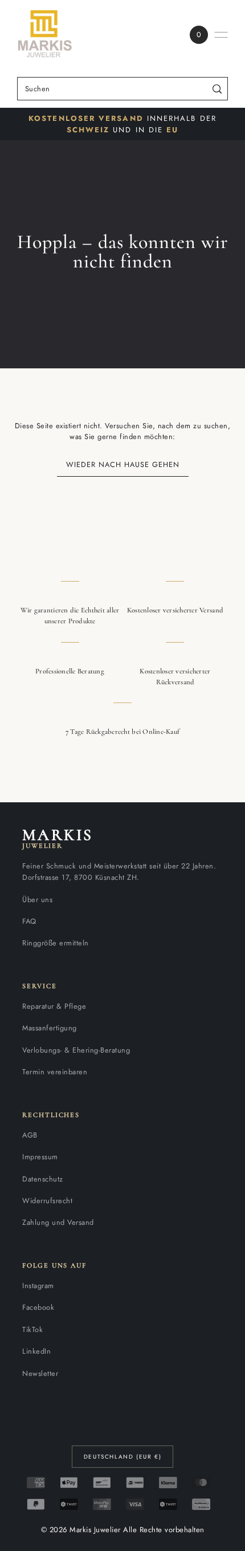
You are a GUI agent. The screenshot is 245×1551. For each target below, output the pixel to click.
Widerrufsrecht (47, 1200)
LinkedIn (36, 1351)
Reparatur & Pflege (54, 1006)
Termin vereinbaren (54, 1071)
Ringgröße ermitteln (55, 942)
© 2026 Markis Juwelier (81, 1529)
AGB (30, 1135)
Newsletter (40, 1373)
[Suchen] (217, 89)
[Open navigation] (221, 35)
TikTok (32, 1329)
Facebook (38, 1307)
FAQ (29, 921)
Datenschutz (42, 1179)
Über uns (37, 899)
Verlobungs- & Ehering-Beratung (76, 1050)
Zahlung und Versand (58, 1222)
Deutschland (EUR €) (122, 1456)
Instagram (38, 1285)
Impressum (40, 1156)
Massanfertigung (49, 1027)
